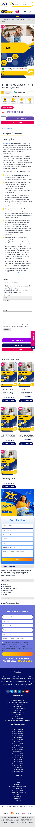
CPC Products (8, 20)
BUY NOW (18, 122)
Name (5, 310)
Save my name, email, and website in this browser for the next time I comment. (16, 325)
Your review (7, 300)
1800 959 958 (24, 660)
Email (5, 317)
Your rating (7, 295)
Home (2, 20)
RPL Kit (16, 81)
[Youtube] (27, 691)
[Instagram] (23, 691)
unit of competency (15, 273)
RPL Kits (7, 143)
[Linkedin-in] (19, 691)
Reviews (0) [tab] (18, 134)
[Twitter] (12, 691)
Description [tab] (7, 134)
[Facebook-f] (8, 691)
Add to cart (21, 118)
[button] (17, 16)
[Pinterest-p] (15, 691)
